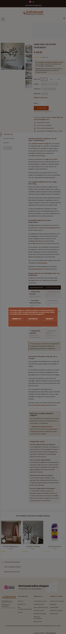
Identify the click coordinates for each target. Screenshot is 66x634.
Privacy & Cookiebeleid (49, 323)
